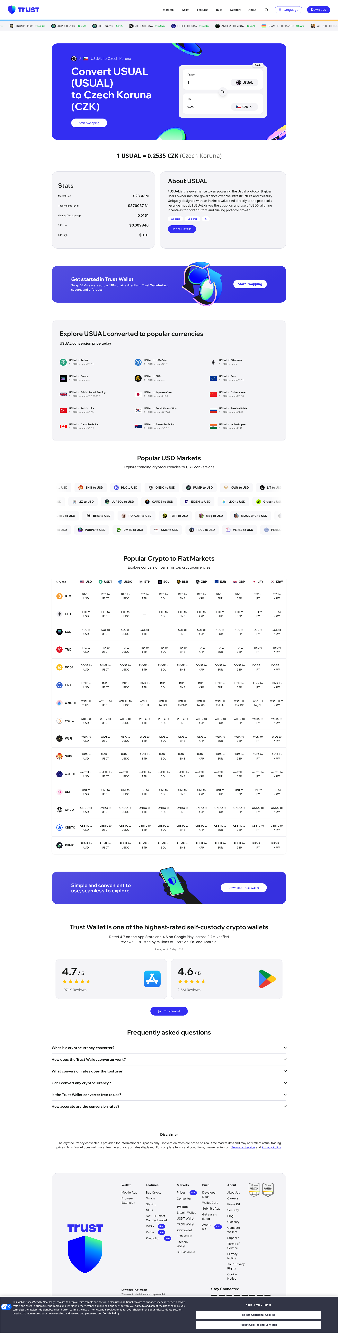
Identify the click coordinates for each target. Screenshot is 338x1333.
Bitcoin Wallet (186, 1212)
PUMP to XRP (201, 845)
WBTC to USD (86, 721)
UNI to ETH (144, 792)
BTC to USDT (105, 596)
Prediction (158, 1238)
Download (318, 9)
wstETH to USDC (125, 703)
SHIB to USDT (105, 756)
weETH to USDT (105, 774)
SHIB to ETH (144, 756)
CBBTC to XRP (201, 827)
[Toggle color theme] (266, 9)
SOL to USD (86, 632)
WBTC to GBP (239, 721)
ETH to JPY (258, 614)
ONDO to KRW (277, 810)
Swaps (150, 1198)
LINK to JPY (258, 685)
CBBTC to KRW (277, 827)
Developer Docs (209, 1195)
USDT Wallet (185, 1218)
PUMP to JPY (257, 845)
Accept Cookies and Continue (259, 1325)
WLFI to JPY (258, 738)
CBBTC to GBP (239, 827)
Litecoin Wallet (182, 1244)
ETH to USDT (105, 614)
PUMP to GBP (239, 845)
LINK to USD (86, 685)
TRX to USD (86, 649)
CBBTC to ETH (145, 827)
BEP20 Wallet (186, 1252)
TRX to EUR (220, 649)
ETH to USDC (125, 614)
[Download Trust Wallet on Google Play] (267, 979)
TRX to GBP (239, 649)
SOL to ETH (144, 632)
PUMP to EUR (220, 845)
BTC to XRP (201, 596)
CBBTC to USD (86, 827)
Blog (230, 1216)
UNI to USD (86, 792)
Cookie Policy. (111, 1313)
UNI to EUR (220, 792)
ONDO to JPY (258, 810)
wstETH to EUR (220, 703)
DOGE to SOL (163, 667)
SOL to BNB (182, 632)
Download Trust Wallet (243, 888)
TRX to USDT (105, 649)
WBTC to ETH (144, 721)
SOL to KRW (276, 632)
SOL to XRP (201, 632)
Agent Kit (211, 1227)
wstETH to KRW (276, 703)
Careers (232, 1198)
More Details (182, 229)
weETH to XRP (201, 774)
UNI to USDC (125, 792)
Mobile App (129, 1192)
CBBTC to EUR (220, 827)
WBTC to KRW (276, 721)
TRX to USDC (125, 649)
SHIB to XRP (201, 756)
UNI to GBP (239, 792)
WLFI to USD (86, 738)
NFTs (149, 1210)
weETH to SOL (163, 774)
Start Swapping (89, 123)
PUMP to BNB (182, 845)
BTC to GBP (239, 596)
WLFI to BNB (182, 738)
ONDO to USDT (105, 810)
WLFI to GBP (239, 738)
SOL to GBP (239, 632)
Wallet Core (210, 1202)
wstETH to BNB (182, 703)
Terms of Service (243, 1147)
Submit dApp (211, 1208)
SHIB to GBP (239, 756)
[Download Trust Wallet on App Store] (152, 979)
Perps (155, 1232)
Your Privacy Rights (258, 1305)
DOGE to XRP (201, 667)
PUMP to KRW (276, 845)
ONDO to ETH (144, 810)
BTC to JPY (258, 596)
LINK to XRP (201, 685)
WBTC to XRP (201, 721)
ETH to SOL (163, 614)
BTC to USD (86, 596)
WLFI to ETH (144, 738)
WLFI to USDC (125, 738)
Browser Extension (128, 1200)
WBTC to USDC (125, 721)
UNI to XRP (201, 792)
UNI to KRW (276, 792)
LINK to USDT (105, 685)
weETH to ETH (144, 774)
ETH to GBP (239, 614)
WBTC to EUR (220, 721)
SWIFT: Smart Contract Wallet (156, 1218)
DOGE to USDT (105, 667)
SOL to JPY (258, 632)
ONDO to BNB (182, 810)
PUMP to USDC (125, 845)
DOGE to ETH (144, 667)
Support (233, 1238)
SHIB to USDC (125, 756)
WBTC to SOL (163, 721)
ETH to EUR (220, 614)
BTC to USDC (125, 596)
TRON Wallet (185, 1224)
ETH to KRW (276, 614)
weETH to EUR (220, 774)
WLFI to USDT (105, 738)
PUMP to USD (86, 845)
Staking (151, 1204)
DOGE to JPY (257, 667)
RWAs (155, 1226)
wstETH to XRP (201, 703)
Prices (186, 1192)
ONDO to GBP (239, 810)
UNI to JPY (258, 792)
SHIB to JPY (258, 756)
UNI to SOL (163, 792)
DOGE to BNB (182, 667)
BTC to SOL (163, 596)
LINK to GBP (239, 685)
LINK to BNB (182, 685)
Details (258, 65)
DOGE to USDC (125, 667)
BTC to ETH (144, 596)
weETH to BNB (182, 774)
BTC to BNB (182, 596)
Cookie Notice (232, 1276)
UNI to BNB (182, 792)
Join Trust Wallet (169, 1011)
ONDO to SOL (163, 810)
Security (233, 1210)
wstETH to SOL (163, 703)
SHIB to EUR (220, 756)
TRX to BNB (182, 649)
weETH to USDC (125, 774)
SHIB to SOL (163, 756)
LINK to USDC (125, 685)
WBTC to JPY (257, 721)
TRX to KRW (277, 649)
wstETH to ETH (144, 703)
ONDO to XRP (201, 810)
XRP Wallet (184, 1230)
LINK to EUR (220, 685)
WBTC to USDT (105, 721)
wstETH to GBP (239, 703)
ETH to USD (86, 614)
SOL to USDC (125, 632)
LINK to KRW (276, 685)
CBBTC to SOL (163, 827)
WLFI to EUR (220, 738)
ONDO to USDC (125, 810)
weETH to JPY (258, 774)
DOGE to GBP (239, 667)
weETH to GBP (239, 774)
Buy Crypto (153, 1192)
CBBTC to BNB (182, 827)
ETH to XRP (201, 614)
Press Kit (233, 1204)
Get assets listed (209, 1217)
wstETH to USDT (105, 703)
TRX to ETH (144, 649)
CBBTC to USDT (105, 827)
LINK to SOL (163, 685)
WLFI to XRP (201, 738)
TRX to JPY (258, 649)
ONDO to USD (86, 810)
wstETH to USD (86, 703)
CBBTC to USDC (125, 827)
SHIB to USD (86, 756)
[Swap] (222, 91)
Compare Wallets (233, 1230)
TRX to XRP (201, 649)
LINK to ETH (144, 685)
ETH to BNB (182, 614)
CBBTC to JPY (258, 827)
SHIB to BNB (182, 756)
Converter (184, 1198)
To (189, 99)
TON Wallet (184, 1236)
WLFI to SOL (163, 738)
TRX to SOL (163, 649)
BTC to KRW (276, 596)
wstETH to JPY (258, 703)
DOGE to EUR (220, 667)
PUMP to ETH (144, 845)
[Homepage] (23, 9)
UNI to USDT (105, 792)
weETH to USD (86, 774)
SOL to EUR (220, 632)
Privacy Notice (232, 1256)
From (191, 75)
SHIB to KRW (276, 756)
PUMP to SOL (163, 845)
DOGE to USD (86, 667)
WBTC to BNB (182, 721)
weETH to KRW (277, 774)
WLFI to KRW (276, 738)
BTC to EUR (220, 596)
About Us (233, 1192)
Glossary (233, 1222)
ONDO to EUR (220, 810)
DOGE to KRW (276, 667)
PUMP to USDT (105, 845)
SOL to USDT (105, 632)
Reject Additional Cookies (258, 1315)
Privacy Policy (271, 1147)
